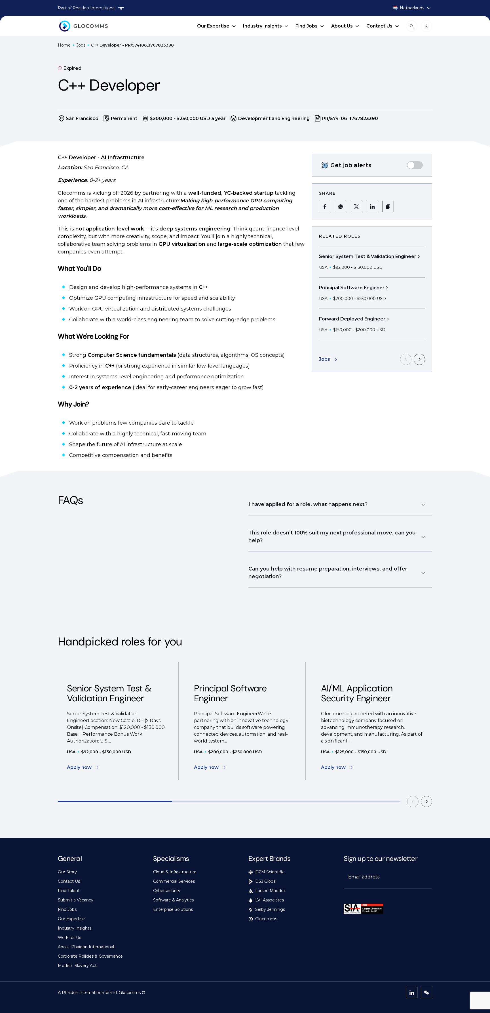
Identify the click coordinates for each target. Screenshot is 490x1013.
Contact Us (379, 26)
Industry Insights (262, 26)
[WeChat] (426, 992)
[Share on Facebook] (324, 206)
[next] (419, 359)
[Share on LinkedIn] (372, 206)
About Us (342, 26)
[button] (388, 206)
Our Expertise (213, 26)
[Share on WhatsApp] (340, 206)
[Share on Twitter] (356, 206)
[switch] (415, 165)
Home (64, 45)
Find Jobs (306, 26)
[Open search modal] (411, 26)
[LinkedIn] (411, 992)
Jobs (80, 45)
